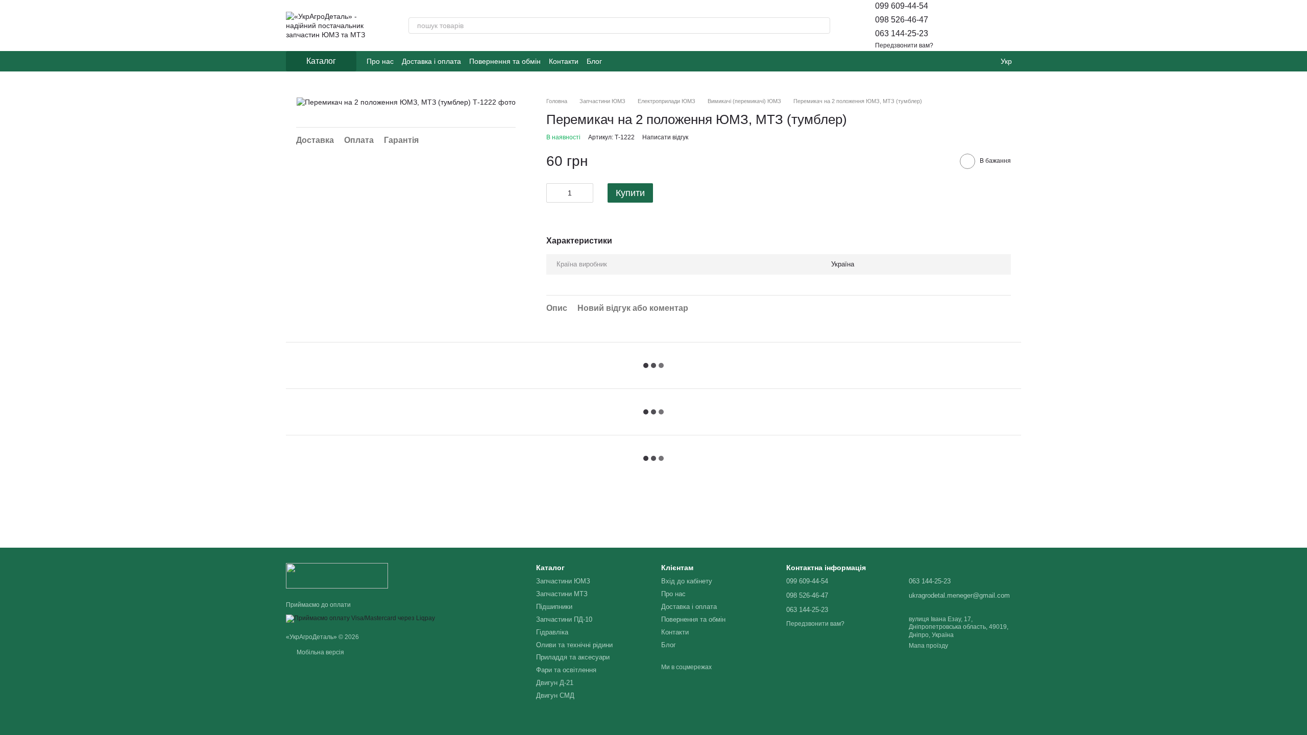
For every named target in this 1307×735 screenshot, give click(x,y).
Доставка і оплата (431, 61)
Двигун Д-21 (554, 683)
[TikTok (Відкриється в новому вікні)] (628, 61)
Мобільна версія (319, 652)
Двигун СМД (555, 695)
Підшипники (554, 606)
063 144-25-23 (901, 33)
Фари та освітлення (566, 670)
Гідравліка (552, 632)
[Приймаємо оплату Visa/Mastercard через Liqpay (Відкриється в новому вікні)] (360, 618)
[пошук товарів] (822, 25)
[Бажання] (986, 25)
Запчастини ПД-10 (564, 619)
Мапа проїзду (928, 645)
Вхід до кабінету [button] (686, 581)
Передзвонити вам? (904, 45)
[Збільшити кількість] (585, 193)
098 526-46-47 (901, 19)
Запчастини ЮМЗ (563, 581)
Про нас (380, 61)
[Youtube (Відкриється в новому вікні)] (641, 61)
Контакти (563, 61)
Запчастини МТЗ (562, 594)
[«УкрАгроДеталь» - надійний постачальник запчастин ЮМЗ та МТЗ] (337, 575)
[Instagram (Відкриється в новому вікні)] (616, 61)
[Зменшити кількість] (554, 193)
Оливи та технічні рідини (574, 645)
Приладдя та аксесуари (573, 657)
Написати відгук (665, 137)
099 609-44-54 (901, 6)
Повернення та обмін (505, 61)
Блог (594, 61)
